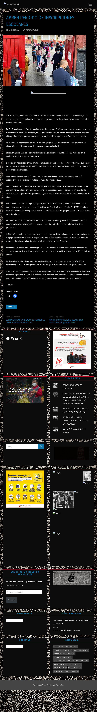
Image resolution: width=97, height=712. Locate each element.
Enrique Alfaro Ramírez (63, 657)
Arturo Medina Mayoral (63, 650)
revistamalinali (32, 30)
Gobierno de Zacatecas (62, 661)
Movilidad (73, 664)
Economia (57, 654)
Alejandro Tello (71, 646)
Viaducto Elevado (75, 668)
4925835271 (58, 623)
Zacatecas (11, 307)
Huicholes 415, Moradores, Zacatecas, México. (71, 620)
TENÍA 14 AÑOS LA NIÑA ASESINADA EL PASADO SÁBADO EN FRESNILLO (76, 420)
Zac (67, 671)
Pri (80, 664)
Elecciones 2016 (69, 654)
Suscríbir (11, 600)
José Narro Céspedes (80, 661)
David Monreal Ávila (80, 650)
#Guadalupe (58, 646)
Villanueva (58, 671)
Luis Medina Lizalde (61, 664)
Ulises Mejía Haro (60, 668)
